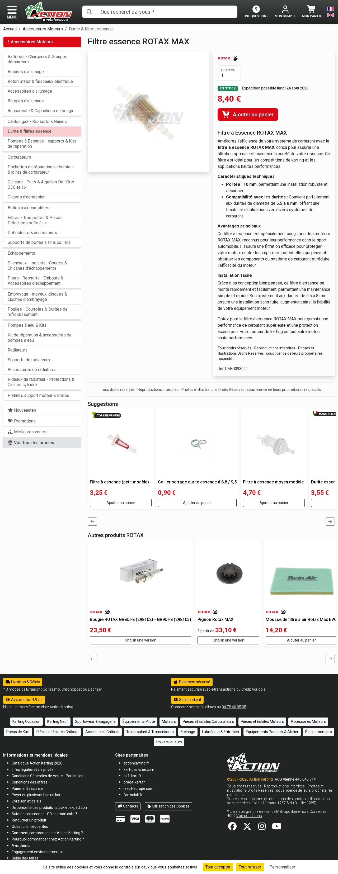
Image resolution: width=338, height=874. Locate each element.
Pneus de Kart (18, 732)
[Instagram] (262, 827)
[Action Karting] (49, 11)
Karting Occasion (26, 721)
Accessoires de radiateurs (32, 369)
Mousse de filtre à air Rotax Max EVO (301, 619)
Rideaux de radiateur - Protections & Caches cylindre (41, 382)
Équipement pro (318, 732)
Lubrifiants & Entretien (220, 732)
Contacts (130, 806)
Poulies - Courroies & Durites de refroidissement (38, 312)
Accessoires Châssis (102, 732)
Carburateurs (19, 157)
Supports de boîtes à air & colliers (39, 242)
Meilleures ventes (30, 431)
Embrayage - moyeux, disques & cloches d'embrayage (37, 297)
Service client (189, 699)
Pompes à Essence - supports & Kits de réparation (42, 144)
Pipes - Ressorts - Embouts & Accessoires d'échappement (35, 281)
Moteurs (169, 721)
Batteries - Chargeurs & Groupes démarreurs (37, 59)
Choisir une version (140, 640)
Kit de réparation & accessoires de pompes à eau (40, 337)
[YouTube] (276, 827)
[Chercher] (89, 12)
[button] (25, 858)
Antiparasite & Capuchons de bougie (41, 110)
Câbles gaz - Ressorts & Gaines (37, 121)
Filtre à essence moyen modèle (273, 481)
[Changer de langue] (330, 12)
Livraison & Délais (25, 682)
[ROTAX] (228, 57)
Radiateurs (17, 350)
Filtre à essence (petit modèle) (119, 481)
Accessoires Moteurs (43, 28)
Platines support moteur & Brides (38, 395)
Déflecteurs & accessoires (32, 232)
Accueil (10, 28)
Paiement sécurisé (194, 682)
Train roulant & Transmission (150, 732)
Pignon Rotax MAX (215, 619)
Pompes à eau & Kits (27, 325)
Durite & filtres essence (91, 28)
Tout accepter (218, 867)
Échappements (21, 253)
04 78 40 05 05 (234, 707)
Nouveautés (24, 410)
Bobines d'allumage (26, 71)
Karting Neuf (57, 721)
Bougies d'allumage (26, 100)
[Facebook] (232, 827)
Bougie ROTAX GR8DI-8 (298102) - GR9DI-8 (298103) (140, 619)
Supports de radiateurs (29, 359)
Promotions (24, 421)
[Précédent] (92, 521)
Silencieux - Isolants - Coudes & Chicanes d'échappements (37, 265)
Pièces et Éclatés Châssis (57, 732)
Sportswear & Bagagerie (95, 721)
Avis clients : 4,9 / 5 (26, 699)
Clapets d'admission (26, 197)
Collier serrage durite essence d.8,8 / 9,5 (197, 481)
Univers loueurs (169, 742)
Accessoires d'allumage (30, 91)
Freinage (188, 732)
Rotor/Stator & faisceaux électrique (40, 81)
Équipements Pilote (139, 721)
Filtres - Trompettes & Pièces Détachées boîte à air (35, 220)
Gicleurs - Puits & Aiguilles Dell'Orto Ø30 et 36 (41, 184)
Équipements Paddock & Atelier (272, 732)
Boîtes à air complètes (28, 207)
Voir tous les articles (33, 442)
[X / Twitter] (247, 827)
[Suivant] (330, 521)
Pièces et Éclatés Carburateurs (208, 721)
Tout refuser (250, 867)
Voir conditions (249, 816)
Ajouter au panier (252, 114)
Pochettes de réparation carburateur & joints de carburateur (41, 169)
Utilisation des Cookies (171, 806)
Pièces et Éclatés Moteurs (262, 721)
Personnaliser (282, 867)
